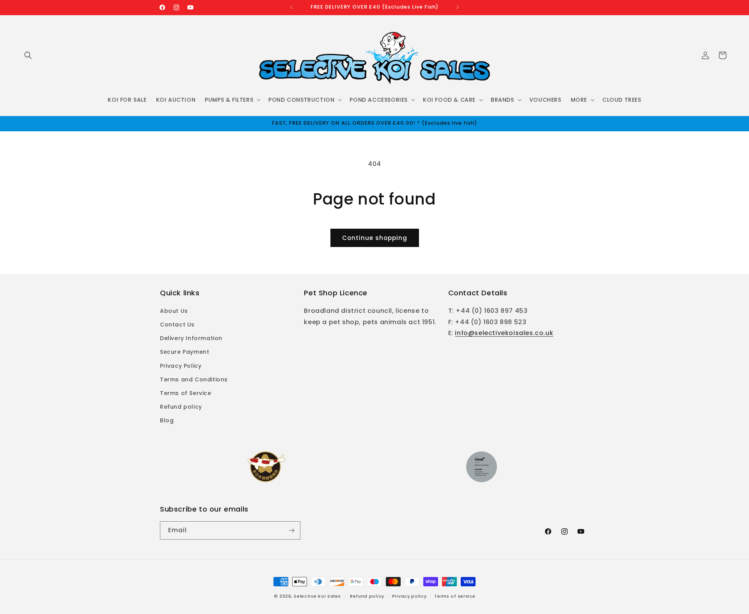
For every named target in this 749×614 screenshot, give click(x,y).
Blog (167, 420)
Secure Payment (184, 352)
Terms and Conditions (194, 379)
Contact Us (177, 324)
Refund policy (181, 407)
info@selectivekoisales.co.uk (504, 332)
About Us (174, 311)
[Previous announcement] (291, 7)
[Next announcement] (457, 7)
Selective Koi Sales (317, 596)
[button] (28, 55)
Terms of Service (185, 393)
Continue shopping (374, 238)
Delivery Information (191, 338)
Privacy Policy (180, 366)
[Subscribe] (291, 530)
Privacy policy (409, 596)
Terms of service (454, 596)
